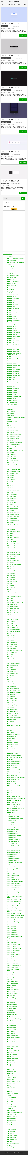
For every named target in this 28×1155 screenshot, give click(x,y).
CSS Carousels (11, 483)
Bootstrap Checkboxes (13, 308)
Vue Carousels (11, 1131)
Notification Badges (12, 1004)
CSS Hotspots (11, 562)
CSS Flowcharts (11, 529)
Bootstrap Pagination (12, 356)
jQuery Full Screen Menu (13, 906)
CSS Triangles (10, 707)
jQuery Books (10, 871)
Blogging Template (12, 292)
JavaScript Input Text (12, 831)
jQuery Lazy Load (11, 928)
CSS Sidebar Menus (12, 652)
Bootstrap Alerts (11, 296)
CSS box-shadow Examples (14, 465)
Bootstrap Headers (12, 334)
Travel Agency (10, 1104)
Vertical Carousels (12, 1118)
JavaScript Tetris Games (13, 858)
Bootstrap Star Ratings (13, 382)
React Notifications (12, 1042)
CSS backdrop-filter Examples (14, 442)
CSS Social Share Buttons (13, 663)
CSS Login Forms (11, 587)
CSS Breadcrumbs (11, 467)
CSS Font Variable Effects (13, 531)
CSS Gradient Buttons (12, 546)
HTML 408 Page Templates (14, 763)
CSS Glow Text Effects (13, 543)
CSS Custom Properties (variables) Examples (13, 507)
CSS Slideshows (11, 657)
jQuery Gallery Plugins (12, 908)
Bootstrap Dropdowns (12, 324)
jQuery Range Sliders (12, 961)
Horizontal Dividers (12, 747)
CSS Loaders (10, 585)
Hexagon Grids (11, 738)
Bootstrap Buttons (11, 300)
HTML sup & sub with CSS (14, 786)
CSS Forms (10, 533)
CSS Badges (10, 452)
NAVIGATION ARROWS (13, 1000)
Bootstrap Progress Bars (13, 365)
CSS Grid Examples (12, 550)
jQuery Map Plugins (12, 930)
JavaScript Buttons (12, 823)
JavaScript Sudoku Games (13, 852)
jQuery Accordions (11, 867)
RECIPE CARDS (11, 1069)
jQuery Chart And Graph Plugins (15, 881)
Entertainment (10, 721)
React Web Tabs (11, 1052)
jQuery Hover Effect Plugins (14, 913)
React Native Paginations (13, 1037)
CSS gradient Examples (13, 548)
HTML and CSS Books (12, 765)
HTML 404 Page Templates (14, 761)
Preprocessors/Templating (14, 1019)
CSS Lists (9, 583)
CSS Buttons (10, 475)
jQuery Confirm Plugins (13, 887)
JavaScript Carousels (12, 825)
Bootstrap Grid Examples (13, 332)
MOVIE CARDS (11, 996)
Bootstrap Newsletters (13, 349)
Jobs (8, 864)
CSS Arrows (10, 440)
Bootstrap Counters (12, 316)
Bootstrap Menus (11, 343)
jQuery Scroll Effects (12, 963)
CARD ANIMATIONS (12, 405)
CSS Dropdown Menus (13, 516)
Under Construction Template (14, 1112)
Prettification (10, 1021)
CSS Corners (10, 500)
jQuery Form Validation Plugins (15, 903)
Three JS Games (11, 1102)
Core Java (9, 419)
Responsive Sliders (12, 1071)
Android (9, 264)
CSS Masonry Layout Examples (15, 594)
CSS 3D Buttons (11, 426)
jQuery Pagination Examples (14, 948)
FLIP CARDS (10, 728)
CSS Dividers (10, 510)
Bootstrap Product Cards (13, 361)
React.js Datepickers (12, 1058)
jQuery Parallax (11, 952)
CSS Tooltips (10, 703)
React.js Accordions (12, 1054)
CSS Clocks (10, 492)
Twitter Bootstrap (11, 1106)
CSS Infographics (11, 573)
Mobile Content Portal (12, 993)
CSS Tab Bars (5, 26)
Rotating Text (10, 1073)
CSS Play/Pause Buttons (13, 631)
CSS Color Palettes (12, 496)
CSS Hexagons (11, 558)
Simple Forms (10, 1079)
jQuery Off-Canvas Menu (13, 944)
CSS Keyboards (11, 577)
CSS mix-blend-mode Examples (15, 602)
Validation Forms (11, 1114)
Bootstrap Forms (11, 328)
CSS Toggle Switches (12, 700)
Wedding (9, 1146)
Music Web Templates (13, 998)
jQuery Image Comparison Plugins (15, 915)
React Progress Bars (12, 1046)
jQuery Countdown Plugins (13, 892)
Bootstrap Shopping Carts (13, 375)
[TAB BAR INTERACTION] (14, 14)
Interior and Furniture (12, 810)
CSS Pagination (11, 621)
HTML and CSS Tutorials (13, 767)
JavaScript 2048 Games (13, 816)
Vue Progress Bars (12, 1139)
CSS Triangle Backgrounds (14, 705)
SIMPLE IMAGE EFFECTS (13, 1081)
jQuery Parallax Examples (13, 954)
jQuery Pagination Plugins (13, 950)
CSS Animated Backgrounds (14, 434)
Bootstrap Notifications (13, 351)
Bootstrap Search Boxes (13, 371)
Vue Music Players (12, 1135)
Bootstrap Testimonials (13, 388)
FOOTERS (9, 730)
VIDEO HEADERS (11, 1129)
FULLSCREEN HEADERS (13, 734)
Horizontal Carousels (12, 744)
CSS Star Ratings (11, 669)
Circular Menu (10, 413)
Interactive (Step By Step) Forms (15, 808)
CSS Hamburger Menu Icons (14, 552)
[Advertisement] (14, 221)
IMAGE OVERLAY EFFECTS (14, 800)
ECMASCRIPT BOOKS (12, 713)
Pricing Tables (11, 1023)
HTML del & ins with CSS (13, 770)
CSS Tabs (9, 680)
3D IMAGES (10, 256)
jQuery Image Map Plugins (14, 920)
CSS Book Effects (11, 458)
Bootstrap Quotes (11, 367)
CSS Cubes (10, 504)
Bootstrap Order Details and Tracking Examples (14, 354)
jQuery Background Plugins (14, 869)
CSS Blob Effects (11, 454)
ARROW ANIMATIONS (12, 271)
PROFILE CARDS (11, 1025)
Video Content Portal (12, 1127)
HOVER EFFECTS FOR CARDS (14, 757)
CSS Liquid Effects (12, 581)
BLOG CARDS (10, 290)
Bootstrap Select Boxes (13, 373)
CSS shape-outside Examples (14, 650)
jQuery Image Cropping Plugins (15, 917)
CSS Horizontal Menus (13, 560)
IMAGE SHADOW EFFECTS (14, 802)
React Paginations (11, 1044)
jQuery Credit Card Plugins (13, 894)
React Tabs (10, 1048)
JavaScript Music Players (13, 839)
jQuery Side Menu (11, 973)
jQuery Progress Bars (12, 959)
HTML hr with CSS (11, 781)
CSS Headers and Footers (13, 554)
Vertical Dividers (11, 1120)
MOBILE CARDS (11, 991)
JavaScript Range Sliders (13, 848)
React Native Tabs (11, 1040)
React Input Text (11, 1031)
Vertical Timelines (11, 1125)
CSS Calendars (11, 479)
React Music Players (12, 1035)
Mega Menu (10, 987)
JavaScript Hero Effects (13, 829)
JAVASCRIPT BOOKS (12, 820)
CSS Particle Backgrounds (13, 629)
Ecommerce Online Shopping (14, 717)
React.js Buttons (11, 1056)
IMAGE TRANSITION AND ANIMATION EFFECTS (13, 805)
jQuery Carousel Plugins (13, 879)
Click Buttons (10, 415)
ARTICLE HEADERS (12, 279)
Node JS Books (11, 1002)
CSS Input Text (11, 575)
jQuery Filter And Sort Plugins (14, 901)
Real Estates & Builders (13, 1067)
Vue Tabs (9, 1141)
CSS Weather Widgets (12, 711)
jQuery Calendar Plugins (13, 875)
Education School (11, 719)
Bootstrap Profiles (12, 363)
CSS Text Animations (12, 682)
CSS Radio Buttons (12, 636)
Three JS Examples (12, 1099)
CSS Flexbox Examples (13, 525)
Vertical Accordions (12, 1116)
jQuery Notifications (12, 942)
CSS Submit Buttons (12, 671)
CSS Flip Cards (11, 527)
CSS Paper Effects (12, 625)
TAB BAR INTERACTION (10, 24)
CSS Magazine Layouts (13, 590)
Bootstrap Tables (11, 384)
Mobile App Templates (13, 989)
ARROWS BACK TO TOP (13, 275)
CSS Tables (10, 677)
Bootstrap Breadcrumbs (13, 298)
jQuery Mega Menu (12, 932)
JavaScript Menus (11, 837)
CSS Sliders (10, 654)
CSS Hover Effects (12, 567)
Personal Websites (12, 1014)
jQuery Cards (10, 877)
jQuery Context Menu (12, 890)
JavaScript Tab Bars (6, 58)
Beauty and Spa (11, 287)
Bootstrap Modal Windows (14, 345)
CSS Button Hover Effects (13, 471)
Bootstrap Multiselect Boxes (14, 347)
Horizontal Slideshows (13, 749)
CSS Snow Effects (12, 659)
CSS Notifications (11, 615)
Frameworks (10, 732)
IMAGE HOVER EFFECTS (13, 796)
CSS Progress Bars (12, 633)
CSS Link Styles (11, 579)
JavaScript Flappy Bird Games (14, 827)
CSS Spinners (10, 667)
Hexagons (9, 740)
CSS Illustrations (11, 569)
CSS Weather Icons (12, 709)
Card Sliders (10, 409)
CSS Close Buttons (12, 494)
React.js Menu (10, 1060)
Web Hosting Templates (13, 1143)
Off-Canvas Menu (11, 1008)
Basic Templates (11, 285)
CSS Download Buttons (13, 514)
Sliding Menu (10, 1086)
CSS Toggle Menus (12, 698)
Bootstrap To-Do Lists (13, 394)
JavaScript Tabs (11, 856)
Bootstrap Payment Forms (14, 359)
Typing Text (10, 1108)
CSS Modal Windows (12, 606)
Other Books (10, 1010)
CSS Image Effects (12, 571)
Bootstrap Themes (12, 390)
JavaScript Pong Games (13, 844)
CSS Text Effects (11, 684)
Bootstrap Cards (11, 302)
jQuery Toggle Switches (13, 981)
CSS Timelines (11, 696)
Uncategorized (11, 1110)
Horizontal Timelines (12, 751)
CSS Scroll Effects (12, 644)
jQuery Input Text (11, 924)
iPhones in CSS (11, 812)
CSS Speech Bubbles (12, 665)
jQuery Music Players (12, 940)
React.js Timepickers (12, 1065)
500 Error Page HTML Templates (15, 262)
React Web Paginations (13, 1050)
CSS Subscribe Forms (12, 673)
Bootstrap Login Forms (13, 340)
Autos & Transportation (13, 281)
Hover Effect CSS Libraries (14, 755)
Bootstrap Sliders (11, 380)
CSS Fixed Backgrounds (13, 520)
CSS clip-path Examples (13, 490)
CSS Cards (10, 481)
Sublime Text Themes (12, 1093)
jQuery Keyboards (11, 926)
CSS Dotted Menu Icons (13, 512)
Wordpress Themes (12, 1148)
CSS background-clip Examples (15, 450)
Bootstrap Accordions (12, 294)
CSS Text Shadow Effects (13, 690)
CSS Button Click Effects (13, 469)
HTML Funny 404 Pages (13, 779)
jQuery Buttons (11, 873)
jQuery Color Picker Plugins (14, 885)
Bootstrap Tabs (11, 386)
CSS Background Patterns (13, 444)
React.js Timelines (12, 1063)
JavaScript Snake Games (13, 850)
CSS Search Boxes (12, 646)
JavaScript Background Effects (15, 818)
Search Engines (11, 1075)
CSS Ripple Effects (12, 642)
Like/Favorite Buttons (12, 983)
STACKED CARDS (11, 1088)
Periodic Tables (11, 1012)
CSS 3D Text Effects (12, 428)
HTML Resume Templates (13, 784)
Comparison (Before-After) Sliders (16, 417)
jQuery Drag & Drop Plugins (14, 899)
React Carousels (11, 1029)
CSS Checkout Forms (12, 488)
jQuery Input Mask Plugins (13, 922)
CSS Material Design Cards (14, 596)
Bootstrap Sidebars (12, 377)
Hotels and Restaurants (13, 753)
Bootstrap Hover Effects (13, 336)
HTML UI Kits (10, 788)
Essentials (10, 724)
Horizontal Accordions (12, 742)
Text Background (11, 1097)
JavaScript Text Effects (13, 860)
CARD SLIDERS (11, 411)
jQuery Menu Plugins (12, 934)
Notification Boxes (12, 1006)
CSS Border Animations (13, 460)
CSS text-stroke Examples (14, 692)
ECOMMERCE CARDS (12, 715)
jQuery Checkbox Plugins (13, 883)
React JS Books (11, 1033)
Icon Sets (9, 792)
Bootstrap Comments (12, 311)
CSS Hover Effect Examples (14, 564)
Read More (23, 35)
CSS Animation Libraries (13, 438)
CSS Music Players (12, 610)
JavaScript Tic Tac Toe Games (14, 862)
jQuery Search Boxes (12, 967)
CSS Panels (10, 623)
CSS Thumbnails (11, 694)
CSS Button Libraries (12, 473)
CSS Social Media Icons (13, 661)
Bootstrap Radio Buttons (13, 369)
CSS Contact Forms (12, 498)
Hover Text (10, 759)
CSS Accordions (11, 432)
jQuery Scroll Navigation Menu (14, 965)
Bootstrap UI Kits (11, 398)
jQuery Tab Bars (5, 154)
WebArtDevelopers (14, 26)
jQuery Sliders (10, 975)
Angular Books (11, 267)
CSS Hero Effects (11, 556)
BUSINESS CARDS (12, 403)
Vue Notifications (11, 1137)
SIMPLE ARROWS (11, 1077)
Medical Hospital (11, 985)
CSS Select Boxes (12, 648)
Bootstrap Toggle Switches (14, 396)
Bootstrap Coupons (12, 318)
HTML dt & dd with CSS (13, 775)
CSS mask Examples (12, 592)
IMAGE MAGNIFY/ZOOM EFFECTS (16, 798)
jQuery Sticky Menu (12, 977)
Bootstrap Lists (11, 338)
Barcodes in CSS (11, 283)
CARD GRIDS (10, 407)
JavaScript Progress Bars (13, 846)
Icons (8, 794)
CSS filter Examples (12, 518)
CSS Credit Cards (11, 502)
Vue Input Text (11, 1133)
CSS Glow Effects (11, 541)
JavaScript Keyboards (12, 833)
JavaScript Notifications (13, 841)
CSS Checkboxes (11, 486)
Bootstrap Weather (12, 400)
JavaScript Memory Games (14, 835)
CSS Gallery (10, 539)
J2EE (8, 814)
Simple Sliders (11, 1083)
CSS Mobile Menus (12, 604)
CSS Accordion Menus (13, 430)
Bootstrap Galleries (12, 330)
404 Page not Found (12, 260)
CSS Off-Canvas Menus (13, 617)
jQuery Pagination (11, 946)
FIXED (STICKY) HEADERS (14, 726)
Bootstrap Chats (11, 306)
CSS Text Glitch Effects (13, 688)
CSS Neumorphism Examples (14, 613)
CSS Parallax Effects (12, 627)
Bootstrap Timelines (12, 392)
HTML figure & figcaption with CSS (16, 777)
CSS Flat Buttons (11, 523)
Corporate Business (12, 421)
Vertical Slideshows (12, 1123)
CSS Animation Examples (13, 436)
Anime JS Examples (12, 269)
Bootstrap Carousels (12, 304)
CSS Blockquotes (11, 456)
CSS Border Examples (12, 463)
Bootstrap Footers (12, 326)
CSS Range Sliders (12, 638)
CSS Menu (10, 598)
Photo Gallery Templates (13, 1016)
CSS (8, 423)
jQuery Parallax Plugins (13, 956)
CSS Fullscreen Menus (13, 537)
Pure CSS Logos (11, 1027)
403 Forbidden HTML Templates (15, 258)
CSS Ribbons (10, 640)
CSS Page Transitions (12, 619)
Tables (9, 1095)
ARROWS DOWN (11, 277)
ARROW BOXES (11, 273)
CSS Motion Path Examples (14, 608)
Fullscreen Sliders (11, 736)
